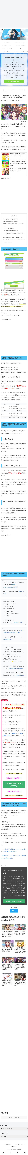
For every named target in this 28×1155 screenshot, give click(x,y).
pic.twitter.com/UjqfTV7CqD (12, 632)
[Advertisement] (14, 14)
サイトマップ (14, 1146)
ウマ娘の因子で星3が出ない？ (11, 219)
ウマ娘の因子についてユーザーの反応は (13, 237)
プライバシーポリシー (20, 1144)
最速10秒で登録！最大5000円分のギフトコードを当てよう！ (18, 155)
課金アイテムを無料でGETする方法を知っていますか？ (18, 170)
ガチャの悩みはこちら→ (14, 81)
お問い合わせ (7, 1144)
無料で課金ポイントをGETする (14, 901)
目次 (12, 215)
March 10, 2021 (18, 622)
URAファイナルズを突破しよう (13, 230)
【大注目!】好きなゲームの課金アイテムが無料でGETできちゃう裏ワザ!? (18, 163)
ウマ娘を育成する (10, 228)
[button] (25, 531)
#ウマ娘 (13, 584)
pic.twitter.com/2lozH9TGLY (10, 587)
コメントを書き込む (14, 1117)
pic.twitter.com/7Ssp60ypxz (16, 668)
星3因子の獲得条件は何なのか (11, 221)
